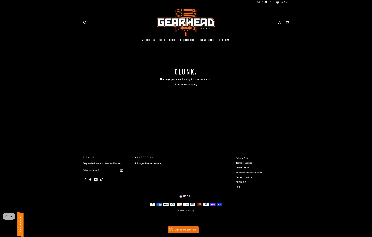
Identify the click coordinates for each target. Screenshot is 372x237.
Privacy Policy (242, 158)
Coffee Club (167, 40)
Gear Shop (207, 40)
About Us (148, 40)
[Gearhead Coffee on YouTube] (96, 179)
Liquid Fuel (188, 40)
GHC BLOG (241, 182)
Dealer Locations (244, 177)
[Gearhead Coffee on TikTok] (101, 179)
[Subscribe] (121, 170)
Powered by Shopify (186, 210)
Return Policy (242, 167)
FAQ (238, 187)
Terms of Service (244, 162)
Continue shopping (186, 84)
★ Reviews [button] (20, 224)
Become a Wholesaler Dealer (249, 172)
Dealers (224, 40)
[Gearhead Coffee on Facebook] (90, 179)
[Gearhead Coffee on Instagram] (84, 179)
